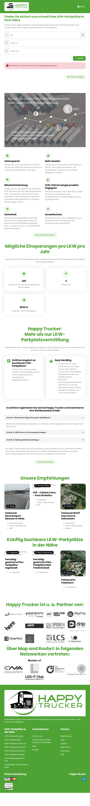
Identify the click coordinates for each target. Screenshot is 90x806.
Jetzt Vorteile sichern (45, 235)
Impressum (64, 751)
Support (63, 743)
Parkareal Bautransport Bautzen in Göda (14, 515)
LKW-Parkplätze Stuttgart (14, 754)
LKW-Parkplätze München (14, 751)
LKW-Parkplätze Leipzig (13, 736)
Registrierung (65, 736)
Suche (80, 58)
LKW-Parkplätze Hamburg (14, 747)
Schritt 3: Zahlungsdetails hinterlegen (23, 440)
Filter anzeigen (77, 77)
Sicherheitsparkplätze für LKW (14, 759)
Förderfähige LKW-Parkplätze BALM (16, 765)
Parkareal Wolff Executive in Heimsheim (70, 515)
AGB (62, 754)
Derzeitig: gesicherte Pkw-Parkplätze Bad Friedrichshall (42, 563)
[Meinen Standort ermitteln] (83, 35)
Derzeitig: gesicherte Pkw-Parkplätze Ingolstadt (14, 563)
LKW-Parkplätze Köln (12, 740)
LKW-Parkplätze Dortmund (15, 743)
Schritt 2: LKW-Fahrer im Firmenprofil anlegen (26, 432)
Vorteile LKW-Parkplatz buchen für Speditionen (41, 741)
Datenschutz (65, 747)
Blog (34, 746)
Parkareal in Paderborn (68, 581)
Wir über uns (37, 736)
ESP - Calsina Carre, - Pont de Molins (44, 494)
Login (62, 740)
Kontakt (35, 750)
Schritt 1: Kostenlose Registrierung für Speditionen (28, 417)
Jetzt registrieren (45, 462)
